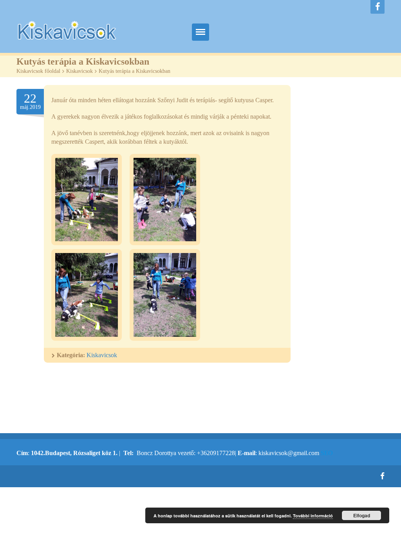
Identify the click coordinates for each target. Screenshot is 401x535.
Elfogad (361, 515)
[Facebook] (377, 7)
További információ (313, 516)
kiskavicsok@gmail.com (288, 453)
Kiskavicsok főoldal (38, 71)
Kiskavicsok (79, 71)
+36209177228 (216, 453)
